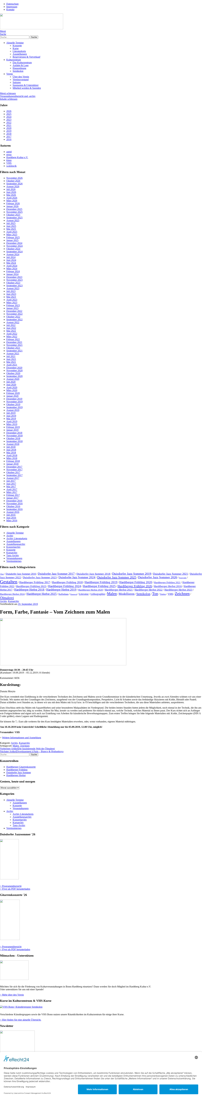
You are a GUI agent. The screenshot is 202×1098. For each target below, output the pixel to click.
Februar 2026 (13, 203)
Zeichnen (182, 593)
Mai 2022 (11, 331)
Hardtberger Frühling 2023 (31, 586)
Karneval (73, 594)
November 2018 (14, 435)
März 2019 (11, 424)
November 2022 (14, 314)
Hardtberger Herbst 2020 (90, 590)
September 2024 (14, 251)
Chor (2, 574)
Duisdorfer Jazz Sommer (18, 772)
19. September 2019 (28, 604)
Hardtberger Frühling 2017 (34, 582)
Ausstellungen (20, 54)
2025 (8, 114)
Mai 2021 (11, 362)
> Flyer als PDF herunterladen (15, 889)
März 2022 (11, 336)
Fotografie (183, 578)
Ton (155, 593)
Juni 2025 (11, 226)
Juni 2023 (11, 294)
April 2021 (11, 364)
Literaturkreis (19, 51)
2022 (8, 122)
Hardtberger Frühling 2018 (67, 582)
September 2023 (14, 285)
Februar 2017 (13, 495)
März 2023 (11, 302)
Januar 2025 (12, 240)
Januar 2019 (12, 430)
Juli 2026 (10, 189)
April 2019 (11, 421)
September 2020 (14, 376)
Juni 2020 (11, 384)
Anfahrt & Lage (21, 65)
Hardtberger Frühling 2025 (99, 586)
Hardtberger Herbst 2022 (149, 589)
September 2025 (14, 217)
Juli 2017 (10, 481)
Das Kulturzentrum (22, 62)
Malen (112, 593)
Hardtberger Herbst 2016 (168, 586)
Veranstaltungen (14, 558)
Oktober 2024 (13, 248)
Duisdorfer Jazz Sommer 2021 (170, 573)
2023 (8, 119)
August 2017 (12, 478)
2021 (8, 125)
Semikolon (18, 71)
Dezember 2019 (14, 398)
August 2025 (12, 220)
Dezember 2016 (14, 500)
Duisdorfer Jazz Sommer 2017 (56, 573)
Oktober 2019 (13, 404)
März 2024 (11, 268)
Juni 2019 (11, 415)
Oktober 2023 (13, 282)
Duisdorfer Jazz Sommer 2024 (77, 577)
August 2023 (12, 288)
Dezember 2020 (14, 367)
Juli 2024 (10, 257)
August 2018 (12, 444)
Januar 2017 (12, 498)
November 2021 (14, 345)
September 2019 (14, 407)
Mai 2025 (11, 229)
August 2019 (12, 410)
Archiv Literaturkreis (16, 538)
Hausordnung (19, 68)
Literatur (84, 593)
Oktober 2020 (13, 373)
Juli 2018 (10, 447)
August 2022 (12, 322)
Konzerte (17, 45)
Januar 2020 (12, 396)
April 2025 (11, 231)
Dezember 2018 (14, 432)
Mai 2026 (11, 195)
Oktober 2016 (13, 506)
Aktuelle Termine (15, 42)
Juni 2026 (11, 192)
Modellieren (126, 593)
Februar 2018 (13, 461)
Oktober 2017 (13, 472)
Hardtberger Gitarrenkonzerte (21, 767)
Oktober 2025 (13, 214)
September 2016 (14, 509)
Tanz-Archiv (12, 555)
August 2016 (12, 512)
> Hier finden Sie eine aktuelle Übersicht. (20, 1019)
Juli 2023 (10, 291)
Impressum (11, 6)
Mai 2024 (11, 263)
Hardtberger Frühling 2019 (101, 582)
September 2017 (14, 475)
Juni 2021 (11, 359)
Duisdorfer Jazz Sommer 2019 (131, 573)
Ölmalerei (7, 598)
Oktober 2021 (13, 347)
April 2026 (11, 197)
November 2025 (14, 212)
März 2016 (11, 520)
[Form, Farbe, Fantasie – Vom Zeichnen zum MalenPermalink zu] (63, 664)
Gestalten (8, 581)
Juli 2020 (10, 381)
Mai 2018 (11, 452)
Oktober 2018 (13, 438)
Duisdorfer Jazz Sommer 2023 (40, 577)
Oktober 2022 (13, 316)
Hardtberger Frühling (16, 769)
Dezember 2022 (14, 311)
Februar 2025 (13, 237)
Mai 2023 (11, 297)
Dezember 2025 (14, 209)
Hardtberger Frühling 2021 (167, 582)
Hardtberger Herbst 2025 (42, 593)
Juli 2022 (10, 325)
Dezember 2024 (14, 243)
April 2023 (11, 299)
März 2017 (11, 492)
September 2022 (14, 319)
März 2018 (11, 458)
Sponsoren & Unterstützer (26, 85)
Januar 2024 (12, 274)
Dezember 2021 (14, 342)
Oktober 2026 (13, 180)
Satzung (17, 82)
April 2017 (11, 489)
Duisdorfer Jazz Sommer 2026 (157, 577)
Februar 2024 (13, 271)
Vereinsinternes (13, 561)
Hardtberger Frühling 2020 (135, 582)
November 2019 (14, 401)
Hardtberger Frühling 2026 (135, 586)
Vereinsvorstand (21, 79)
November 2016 (14, 503)
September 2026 (14, 183)
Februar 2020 (13, 393)
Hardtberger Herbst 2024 (12, 594)
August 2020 (12, 379)
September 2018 (14, 441)
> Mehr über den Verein (12, 994)
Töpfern (163, 594)
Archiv (9, 535)
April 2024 (11, 265)
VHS (170, 593)
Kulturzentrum (13, 59)
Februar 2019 (13, 427)
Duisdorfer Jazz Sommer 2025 (116, 577)
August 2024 (12, 254)
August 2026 (12, 186)
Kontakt (10, 9)
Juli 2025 (10, 223)
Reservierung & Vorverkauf (26, 57)
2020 (8, 128)
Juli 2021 (10, 356)
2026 (8, 111)
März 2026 (11, 200)
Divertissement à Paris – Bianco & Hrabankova (31, 751)
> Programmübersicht (10, 886)
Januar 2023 (12, 308)
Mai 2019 (11, 418)
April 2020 (11, 387)
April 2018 (11, 455)
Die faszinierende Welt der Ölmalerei (27, 748)
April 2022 (11, 333)
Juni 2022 (11, 328)
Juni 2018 (11, 449)
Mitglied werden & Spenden (27, 88)
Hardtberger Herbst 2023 (178, 589)
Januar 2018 (12, 464)
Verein (9, 74)
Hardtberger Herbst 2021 (119, 589)
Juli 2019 (10, 413)
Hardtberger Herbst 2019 (61, 589)
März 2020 (11, 390)
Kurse (16, 48)
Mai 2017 (11, 486)
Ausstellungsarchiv (15, 544)
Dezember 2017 (14, 466)
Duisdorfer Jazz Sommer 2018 (93, 573)
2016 (8, 139)
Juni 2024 (11, 260)
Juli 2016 (10, 515)
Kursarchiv (11, 552)
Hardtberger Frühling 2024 (64, 586)
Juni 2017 (11, 483)
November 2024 (14, 246)
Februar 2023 (13, 305)
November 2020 (14, 370)
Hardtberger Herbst (16, 775)
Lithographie (98, 593)
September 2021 (14, 350)
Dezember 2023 (14, 277)
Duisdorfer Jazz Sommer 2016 (21, 574)
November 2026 (14, 178)
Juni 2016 (11, 517)
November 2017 (14, 469)
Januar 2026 (12, 206)
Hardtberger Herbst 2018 (29, 589)
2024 (8, 116)
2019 (8, 131)
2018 (8, 133)
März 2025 (11, 234)
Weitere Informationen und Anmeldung (21, 737)
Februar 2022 (13, 339)
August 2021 (12, 353)
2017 (8, 136)
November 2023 (14, 280)
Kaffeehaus (63, 594)
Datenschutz (12, 4)
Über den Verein (21, 76)
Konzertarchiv (13, 547)
